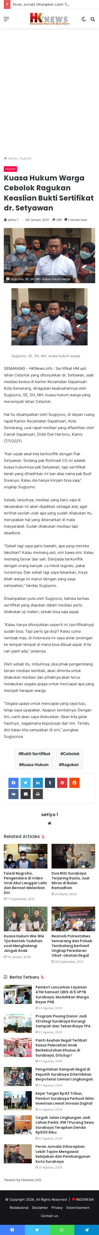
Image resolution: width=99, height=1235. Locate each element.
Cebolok (71, 753)
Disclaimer (40, 1208)
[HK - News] (49, 19)
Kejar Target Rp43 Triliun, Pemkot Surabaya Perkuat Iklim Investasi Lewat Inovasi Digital (65, 1098)
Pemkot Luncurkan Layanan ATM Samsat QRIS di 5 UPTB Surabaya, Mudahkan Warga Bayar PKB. (62, 995)
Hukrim (25, 158)
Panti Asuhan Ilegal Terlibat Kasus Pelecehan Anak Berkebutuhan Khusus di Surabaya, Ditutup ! (61, 1048)
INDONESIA (85, 1199)
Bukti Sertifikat (35, 753)
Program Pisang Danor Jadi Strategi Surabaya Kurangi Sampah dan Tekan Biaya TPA (63, 1021)
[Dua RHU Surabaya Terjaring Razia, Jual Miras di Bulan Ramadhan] (73, 856)
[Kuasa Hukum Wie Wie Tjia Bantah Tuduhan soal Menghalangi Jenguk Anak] (25, 919)
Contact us (49, 1216)
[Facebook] (13, 783)
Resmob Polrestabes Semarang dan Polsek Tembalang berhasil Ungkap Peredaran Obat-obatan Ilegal (72, 946)
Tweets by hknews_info (22, 1180)
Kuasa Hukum (35, 764)
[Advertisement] (49, 96)
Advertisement (78, 1208)
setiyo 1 (13, 220)
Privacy (57, 1208)
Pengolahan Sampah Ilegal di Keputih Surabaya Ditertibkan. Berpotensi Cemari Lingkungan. (65, 1074)
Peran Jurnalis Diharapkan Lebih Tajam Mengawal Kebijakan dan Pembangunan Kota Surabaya (63, 1154)
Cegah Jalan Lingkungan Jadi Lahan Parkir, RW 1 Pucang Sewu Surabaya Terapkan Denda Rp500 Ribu (65, 1125)
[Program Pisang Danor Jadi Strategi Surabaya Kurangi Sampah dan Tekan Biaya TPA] (18, 1023)
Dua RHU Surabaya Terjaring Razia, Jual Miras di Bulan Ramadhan (70, 880)
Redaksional (19, 1208)
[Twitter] (26, 783)
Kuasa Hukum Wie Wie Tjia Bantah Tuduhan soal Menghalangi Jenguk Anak (24, 943)
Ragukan (70, 764)
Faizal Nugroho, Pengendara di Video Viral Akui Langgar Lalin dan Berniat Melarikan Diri (25, 883)
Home (12, 158)
